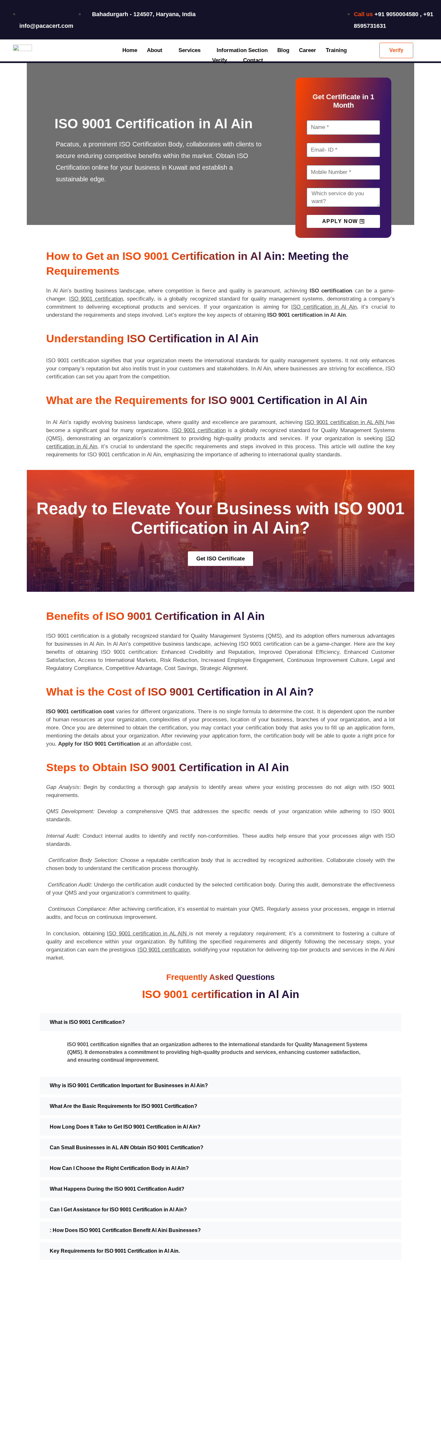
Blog (283, 50)
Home (129, 50)
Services (189, 50)
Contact (253, 60)
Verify (219, 60)
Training (336, 50)
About (154, 50)
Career (307, 50)
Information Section (242, 50)
